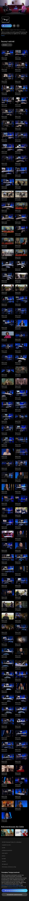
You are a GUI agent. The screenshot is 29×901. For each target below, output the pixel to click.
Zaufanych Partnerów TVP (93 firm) (16, 886)
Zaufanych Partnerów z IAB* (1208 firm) (11, 885)
